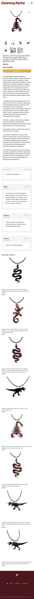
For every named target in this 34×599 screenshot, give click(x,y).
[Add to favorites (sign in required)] (29, 12)
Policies (25, 583)
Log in (10, 583)
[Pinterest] (17, 575)
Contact (17, 583)
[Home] (13, 3)
